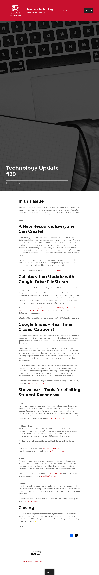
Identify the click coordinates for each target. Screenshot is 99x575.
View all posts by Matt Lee (32, 561)
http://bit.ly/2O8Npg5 (55, 418)
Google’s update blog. (37, 383)
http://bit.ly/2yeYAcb (48, 476)
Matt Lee (23, 183)
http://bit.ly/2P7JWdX (56, 451)
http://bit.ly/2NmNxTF (51, 449)
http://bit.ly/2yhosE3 (30, 501)
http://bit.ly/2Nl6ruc (53, 474)
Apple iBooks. (57, 270)
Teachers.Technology (40, 9)
